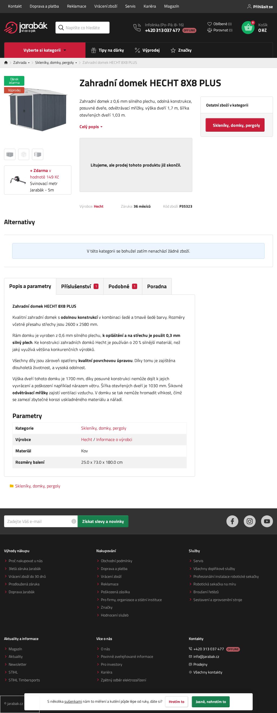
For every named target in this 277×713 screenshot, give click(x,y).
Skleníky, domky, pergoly (55, 62)
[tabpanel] (99, 386)
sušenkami (73, 701)
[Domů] (8, 63)
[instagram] (250, 521)
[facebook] (232, 521)
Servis (130, 6)
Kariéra (150, 6)
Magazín (171, 6)
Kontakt (15, 6)
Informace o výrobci (114, 439)
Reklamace (76, 6)
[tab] (80, 286)
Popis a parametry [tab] (30, 286)
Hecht (98, 206)
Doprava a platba (44, 6)
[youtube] (267, 521)
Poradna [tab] (157, 286)
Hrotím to (176, 701)
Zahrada (20, 62)
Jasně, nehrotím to (211, 701)
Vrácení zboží (105, 6)
